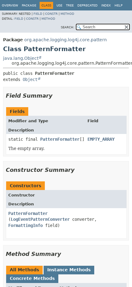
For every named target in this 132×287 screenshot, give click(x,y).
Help (118, 5)
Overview (10, 5)
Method (67, 13)
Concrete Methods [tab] (32, 278)
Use (59, 5)
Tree (70, 5)
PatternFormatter (60, 139)
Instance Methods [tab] (69, 269)
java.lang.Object (20, 58)
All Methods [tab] (24, 269)
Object (30, 79)
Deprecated (87, 5)
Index (106, 5)
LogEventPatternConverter (40, 219)
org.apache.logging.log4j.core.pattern (65, 39)
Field (37, 13)
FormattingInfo (25, 225)
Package (29, 5)
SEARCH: (67, 27)
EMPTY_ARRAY (101, 139)
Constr (51, 13)
